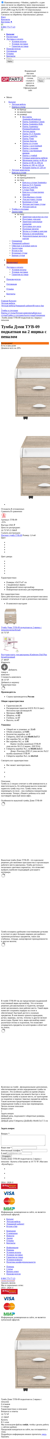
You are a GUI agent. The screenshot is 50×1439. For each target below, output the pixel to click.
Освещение (40, 315)
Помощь (10, 1250)
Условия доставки (20, 272)
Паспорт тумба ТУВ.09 (11, 535)
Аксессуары (29, 315)
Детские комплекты (24, 313)
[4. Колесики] (3, 1032)
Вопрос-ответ (12, 1271)
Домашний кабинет (24, 305)
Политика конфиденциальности (21, 1262)
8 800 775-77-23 (8, 27)
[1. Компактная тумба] (3, 805)
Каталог (12, 102)
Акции (9, 1238)
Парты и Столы (8, 313)
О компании (12, 1233)
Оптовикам (11, 51)
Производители (13, 49)
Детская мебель (8, 305)
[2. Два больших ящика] (3, 877)
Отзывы (10, 53)
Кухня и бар (38, 305)
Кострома (6, 22)
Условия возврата (14, 1259)
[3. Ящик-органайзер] (3, 946)
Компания (11, 1231)
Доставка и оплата (14, 39)
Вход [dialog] (3, 17)
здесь (44, 1434)
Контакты (5, 19)
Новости (10, 1236)
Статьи (9, 1269)
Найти (9, 61)
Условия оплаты (19, 269)
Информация (12, 1247)
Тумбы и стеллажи (15, 315)
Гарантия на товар (20, 274)
